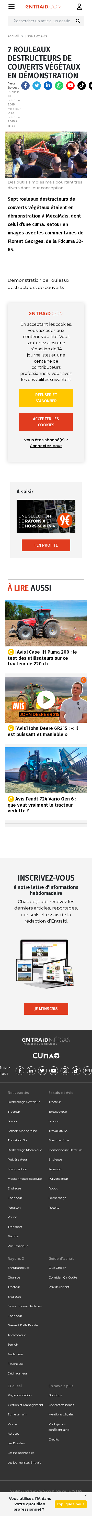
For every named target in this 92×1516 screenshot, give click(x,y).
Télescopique (58, 1111)
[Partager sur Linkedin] (48, 85)
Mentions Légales (61, 1414)
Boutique (55, 1395)
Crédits (54, 1439)
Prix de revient (59, 1287)
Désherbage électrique (24, 1102)
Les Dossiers (16, 1443)
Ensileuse (14, 1188)
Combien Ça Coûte (63, 1277)
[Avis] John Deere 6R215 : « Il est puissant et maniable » (43, 731)
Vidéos (12, 1424)
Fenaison (14, 1207)
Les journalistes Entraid (24, 1462)
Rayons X (16, 1258)
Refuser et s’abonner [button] (46, 397)
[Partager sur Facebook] (25, 85)
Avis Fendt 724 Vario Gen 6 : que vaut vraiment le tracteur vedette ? (42, 805)
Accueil (13, 36)
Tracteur (14, 1111)
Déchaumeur (17, 1373)
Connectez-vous (46, 445)
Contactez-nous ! (61, 1405)
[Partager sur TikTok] (81, 85)
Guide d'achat (61, 1258)
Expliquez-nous (70, 1504)
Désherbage (57, 1198)
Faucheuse (15, 1364)
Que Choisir (57, 1268)
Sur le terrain (17, 1414)
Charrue (14, 1277)
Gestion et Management (25, 1405)
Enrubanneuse (18, 1268)
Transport (15, 1227)
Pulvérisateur (17, 1159)
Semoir (13, 1121)
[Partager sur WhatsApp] (59, 85)
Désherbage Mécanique (25, 1150)
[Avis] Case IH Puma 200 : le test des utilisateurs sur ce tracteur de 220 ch (42, 658)
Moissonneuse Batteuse (25, 1179)
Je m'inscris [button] (46, 1008)
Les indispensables (21, 1453)
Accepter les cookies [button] (46, 421)
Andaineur (15, 1354)
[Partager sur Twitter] (36, 85)
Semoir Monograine (22, 1131)
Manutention (17, 1169)
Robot (12, 1217)
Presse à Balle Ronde (23, 1325)
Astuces (13, 1433)
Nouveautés (18, 1092)
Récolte (13, 1236)
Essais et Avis (36, 36)
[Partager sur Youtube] (70, 85)
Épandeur (15, 1198)
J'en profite (46, 545)
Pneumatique (18, 1246)
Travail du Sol (17, 1140)
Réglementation (20, 1395)
